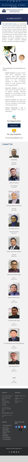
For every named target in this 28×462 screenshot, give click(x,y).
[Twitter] (25, 427)
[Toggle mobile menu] (25, 9)
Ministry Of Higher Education (6, 432)
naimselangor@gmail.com (14, 138)
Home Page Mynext (7, 437)
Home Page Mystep (7, 439)
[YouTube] (22, 427)
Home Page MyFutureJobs (6, 435)
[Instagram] (19, 427)
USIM (13, 448)
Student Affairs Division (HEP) (6, 429)
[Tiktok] (20, 430)
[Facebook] (16, 427)
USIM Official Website (7, 425)
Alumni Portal (5, 427)
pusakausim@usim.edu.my (7, 412)
